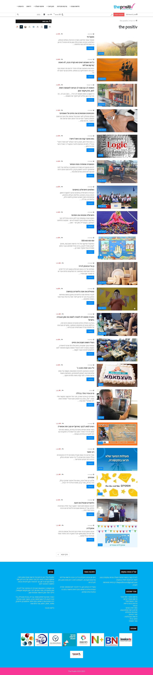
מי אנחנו (21, 6)
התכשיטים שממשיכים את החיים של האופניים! (77, 113)
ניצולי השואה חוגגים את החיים (83, 342)
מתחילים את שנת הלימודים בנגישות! (80, 291)
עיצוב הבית (133, 618)
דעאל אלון (90, 34)
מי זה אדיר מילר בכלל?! (85, 393)
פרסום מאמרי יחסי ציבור (128, 597)
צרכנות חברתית (62, 6)
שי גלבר (91, 390)
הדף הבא (64, 554)
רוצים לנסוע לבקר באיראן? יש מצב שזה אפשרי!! (76, 426)
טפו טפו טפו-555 (87, 240)
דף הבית (132, 20)
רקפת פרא (90, 59)
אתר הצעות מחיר (131, 601)
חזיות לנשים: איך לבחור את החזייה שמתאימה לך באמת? (92, 14)
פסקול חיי (90, 36)
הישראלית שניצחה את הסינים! (82, 215)
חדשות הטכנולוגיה (131, 616)
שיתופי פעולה (39, 6)
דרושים (29, 6)
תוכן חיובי (51, 6)
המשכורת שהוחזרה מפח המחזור (82, 164)
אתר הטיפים (133, 614)
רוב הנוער (90, 452)
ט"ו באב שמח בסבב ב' (85, 368)
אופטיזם (91, 477)
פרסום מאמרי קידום (130, 599)
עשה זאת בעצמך (131, 608)
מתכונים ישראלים (131, 612)
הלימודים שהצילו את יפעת (84, 502)
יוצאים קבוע (124, 610)
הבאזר (135, 605)
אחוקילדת (90, 528)
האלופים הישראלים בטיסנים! (83, 189)
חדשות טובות (75, 6)
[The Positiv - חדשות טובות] (125, 6)
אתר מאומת (133, 621)
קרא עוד (90, 48)
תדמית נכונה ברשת (130, 603)
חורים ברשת (133, 610)
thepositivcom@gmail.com (126, 582)
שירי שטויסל (90, 85)
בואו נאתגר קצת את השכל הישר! (81, 138)
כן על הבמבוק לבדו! (86, 266)
